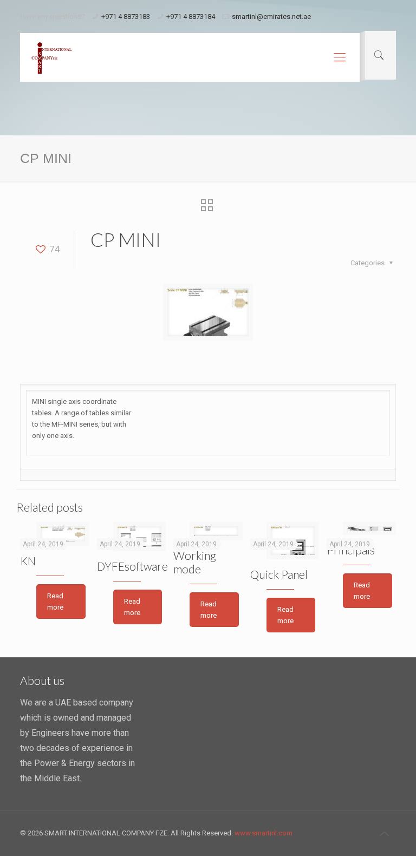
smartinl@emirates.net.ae (271, 16)
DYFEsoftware (132, 566)
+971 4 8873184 (190, 16)
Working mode (194, 562)
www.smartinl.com (263, 833)
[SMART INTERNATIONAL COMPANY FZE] (52, 57)
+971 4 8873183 (125, 16)
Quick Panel (279, 574)
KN (28, 560)
